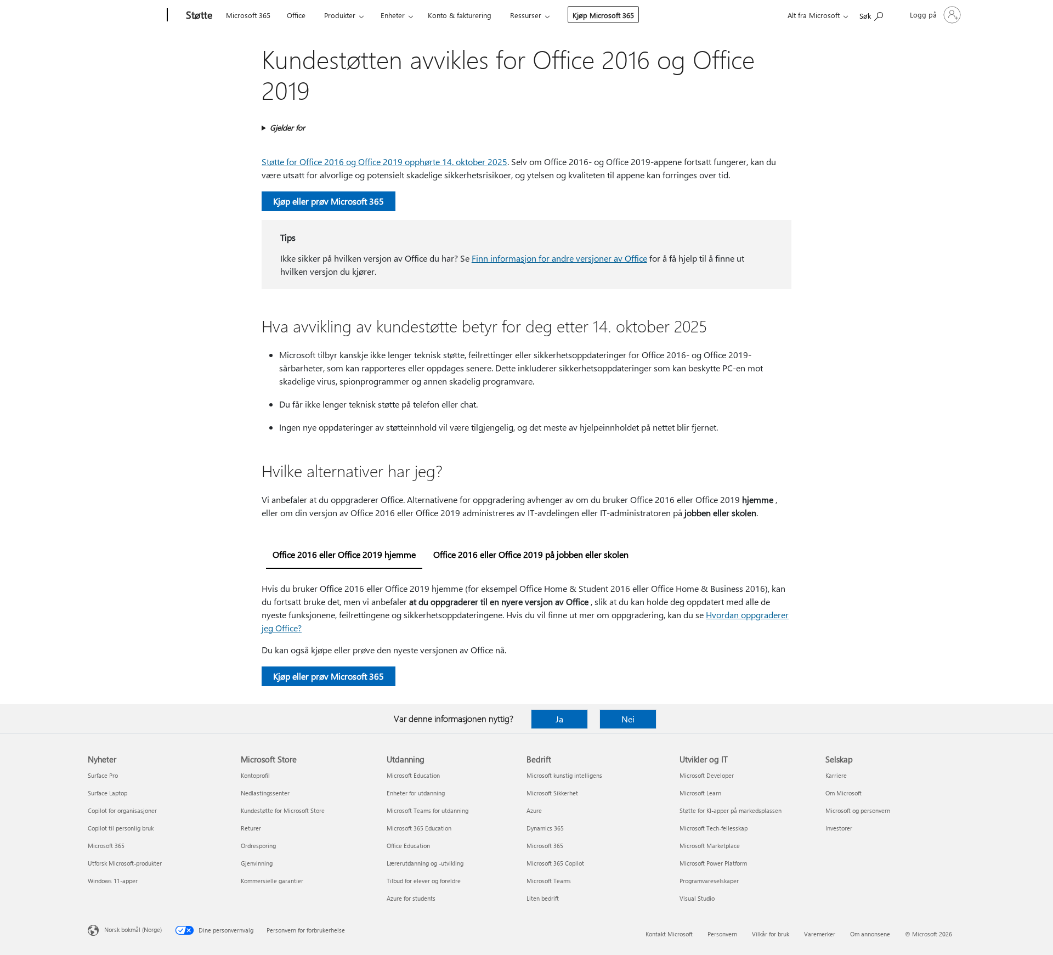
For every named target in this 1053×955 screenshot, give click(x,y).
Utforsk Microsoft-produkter (125, 863)
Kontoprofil (255, 775)
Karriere (836, 775)
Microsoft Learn (700, 793)
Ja (559, 719)
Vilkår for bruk (770, 934)
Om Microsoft (843, 793)
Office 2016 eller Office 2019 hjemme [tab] (344, 554)
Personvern (722, 934)
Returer (251, 828)
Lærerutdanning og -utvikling (425, 863)
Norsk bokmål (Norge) (133, 929)
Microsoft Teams (548, 881)
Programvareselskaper (709, 881)
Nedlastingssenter (265, 793)
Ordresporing (258, 845)
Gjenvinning (257, 863)
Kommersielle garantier (272, 881)
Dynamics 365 (545, 828)
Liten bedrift (542, 898)
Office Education (408, 845)
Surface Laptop (107, 793)
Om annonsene (870, 934)
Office (296, 15)
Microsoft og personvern (857, 810)
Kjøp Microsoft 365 (603, 15)
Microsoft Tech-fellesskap (714, 828)
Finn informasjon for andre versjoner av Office (559, 258)
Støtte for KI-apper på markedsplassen (731, 810)
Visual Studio (697, 898)
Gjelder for (287, 127)
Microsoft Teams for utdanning (427, 810)
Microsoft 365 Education (419, 828)
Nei (628, 719)
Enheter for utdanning (416, 793)
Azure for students (411, 898)
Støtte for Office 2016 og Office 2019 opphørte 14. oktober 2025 (384, 161)
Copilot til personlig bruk (121, 828)
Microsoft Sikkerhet (552, 793)
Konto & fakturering (459, 15)
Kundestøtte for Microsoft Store (283, 810)
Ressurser (525, 15)
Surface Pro (103, 775)
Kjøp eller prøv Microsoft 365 (328, 201)
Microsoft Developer (707, 775)
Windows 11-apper (113, 881)
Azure (534, 810)
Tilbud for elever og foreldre (424, 881)
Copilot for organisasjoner (122, 810)
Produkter (339, 15)
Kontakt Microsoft (669, 934)
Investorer (838, 828)
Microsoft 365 (248, 15)
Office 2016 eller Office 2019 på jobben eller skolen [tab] (531, 554)
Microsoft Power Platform (713, 863)
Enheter (393, 15)
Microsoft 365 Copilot (555, 863)
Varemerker (819, 934)
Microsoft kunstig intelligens (564, 775)
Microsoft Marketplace (710, 845)
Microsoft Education (413, 775)
